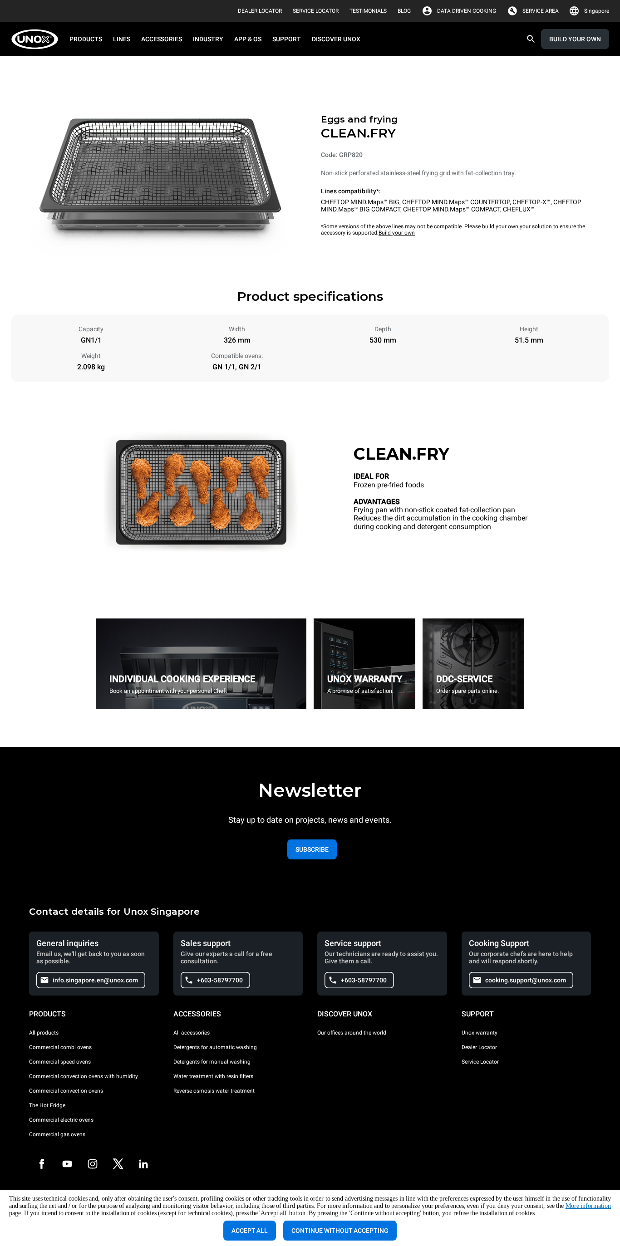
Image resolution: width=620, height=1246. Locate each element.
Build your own (397, 233)
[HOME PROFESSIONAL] (37, 39)
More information (588, 1205)
